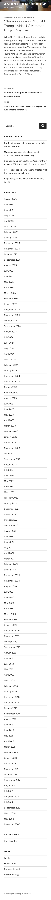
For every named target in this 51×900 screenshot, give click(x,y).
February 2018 (11, 752)
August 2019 (10, 653)
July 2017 (8, 791)
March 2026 (10, 226)
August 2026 (10, 199)
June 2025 (9, 276)
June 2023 (9, 409)
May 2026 (9, 215)
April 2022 (9, 487)
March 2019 (10, 680)
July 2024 (8, 337)
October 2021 (10, 520)
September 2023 (12, 392)
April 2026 (9, 221)
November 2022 (12, 448)
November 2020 (12, 581)
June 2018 (9, 730)
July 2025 (8, 271)
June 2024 (9, 343)
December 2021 (11, 509)
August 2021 (10, 531)
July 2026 (8, 204)
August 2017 (10, 785)
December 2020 (12, 575)
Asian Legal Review (25, 4)
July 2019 (8, 658)
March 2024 (10, 359)
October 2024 (11, 320)
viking (30, 17)
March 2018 (10, 747)
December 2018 (12, 697)
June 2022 (9, 475)
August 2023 (10, 398)
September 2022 (12, 459)
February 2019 (11, 686)
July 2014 (8, 802)
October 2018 (10, 708)
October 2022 (10, 453)
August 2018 (10, 719)
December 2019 (12, 630)
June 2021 (9, 542)
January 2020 (10, 625)
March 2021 (9, 559)
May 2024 (9, 348)
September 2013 (12, 808)
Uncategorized (11, 841)
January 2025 (10, 304)
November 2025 (12, 249)
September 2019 (12, 647)
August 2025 (10, 265)
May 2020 (9, 603)
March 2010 (10, 813)
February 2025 (11, 298)
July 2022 (8, 470)
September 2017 (12, 780)
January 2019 (10, 691)
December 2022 (12, 442)
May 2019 (8, 669)
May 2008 (9, 819)
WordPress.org (11, 874)
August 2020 (10, 586)
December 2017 (11, 763)
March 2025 (10, 293)
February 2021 (11, 564)
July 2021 (8, 536)
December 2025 (12, 243)
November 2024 (12, 315)
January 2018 (10, 758)
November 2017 (11, 769)
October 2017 (10, 774)
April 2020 (9, 608)
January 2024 (10, 370)
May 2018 (8, 736)
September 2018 (12, 714)
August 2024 (10, 332)
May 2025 (9, 282)
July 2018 (8, 724)
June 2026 (9, 210)
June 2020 (9, 597)
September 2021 (12, 525)
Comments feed (12, 869)
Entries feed (10, 863)
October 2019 (10, 642)
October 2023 (11, 387)
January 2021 (10, 570)
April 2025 (9, 287)
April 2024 (9, 354)
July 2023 (8, 404)
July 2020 (8, 592)
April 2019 (9, 675)
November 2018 (12, 702)
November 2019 (12, 636)
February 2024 (11, 365)
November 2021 (11, 514)
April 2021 (9, 553)
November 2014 (12, 797)
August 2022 (10, 464)
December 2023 (12, 376)
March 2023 (10, 426)
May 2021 (8, 547)
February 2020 (11, 619)
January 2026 (10, 237)
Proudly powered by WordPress (17, 893)
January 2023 (10, 437)
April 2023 (9, 420)
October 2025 (11, 254)
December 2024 (12, 309)
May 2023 (9, 415)
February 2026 (11, 232)
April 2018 (9, 741)
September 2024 (12, 326)
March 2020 (10, 614)
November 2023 (12, 381)
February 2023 (11, 431)
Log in (7, 858)
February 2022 (11, 498)
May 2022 (9, 481)
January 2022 (10, 503)
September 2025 (12, 260)
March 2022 (10, 492)
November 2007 (12, 824)
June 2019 (9, 664)
